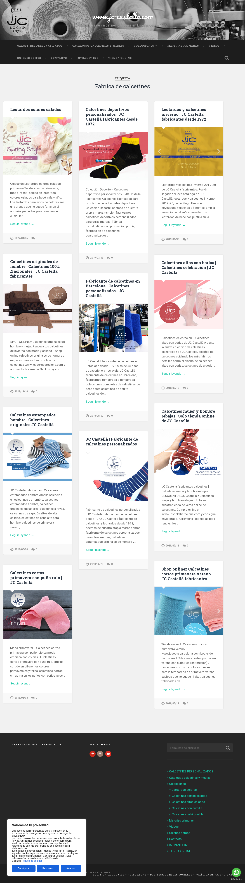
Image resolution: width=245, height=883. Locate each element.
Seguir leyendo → (22, 224)
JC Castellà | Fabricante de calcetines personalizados (112, 441)
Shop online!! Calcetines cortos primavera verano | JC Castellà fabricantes (187, 573)
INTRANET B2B (88, 57)
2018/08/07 (96, 415)
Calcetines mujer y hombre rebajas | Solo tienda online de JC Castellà (188, 415)
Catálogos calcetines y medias (98, 45)
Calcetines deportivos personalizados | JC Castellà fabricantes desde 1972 (112, 117)
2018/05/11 (172, 703)
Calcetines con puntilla (187, 808)
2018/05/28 (96, 564)
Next (218, 151)
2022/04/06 (21, 238)
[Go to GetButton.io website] (236, 879)
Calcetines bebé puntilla (188, 814)
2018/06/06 (21, 549)
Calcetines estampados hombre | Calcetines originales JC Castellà (33, 419)
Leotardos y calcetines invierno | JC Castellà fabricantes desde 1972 (183, 114)
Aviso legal (137, 874)
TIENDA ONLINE (120, 57)
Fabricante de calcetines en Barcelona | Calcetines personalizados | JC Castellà (113, 288)
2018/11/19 (21, 391)
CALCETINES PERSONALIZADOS (40, 45)
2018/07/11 (172, 545)
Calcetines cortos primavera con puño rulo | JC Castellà (36, 577)
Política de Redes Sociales (171, 874)
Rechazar (48, 868)
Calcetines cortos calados (189, 796)
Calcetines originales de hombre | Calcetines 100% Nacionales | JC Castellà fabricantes (35, 269)
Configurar (24, 868)
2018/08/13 (172, 388)
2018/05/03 (21, 697)
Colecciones (144, 45)
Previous (159, 151)
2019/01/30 (172, 239)
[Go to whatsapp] (236, 872)
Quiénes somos (29, 57)
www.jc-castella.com (122, 16)
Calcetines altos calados (188, 802)
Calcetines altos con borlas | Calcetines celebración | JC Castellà (188, 267)
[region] (46, 847)
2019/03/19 (96, 257)
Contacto (59, 57)
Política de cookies (32, 860)
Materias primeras (183, 45)
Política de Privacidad (214, 874)
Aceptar (71, 868)
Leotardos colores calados (35, 109)
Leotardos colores (184, 789)
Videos (214, 45)
